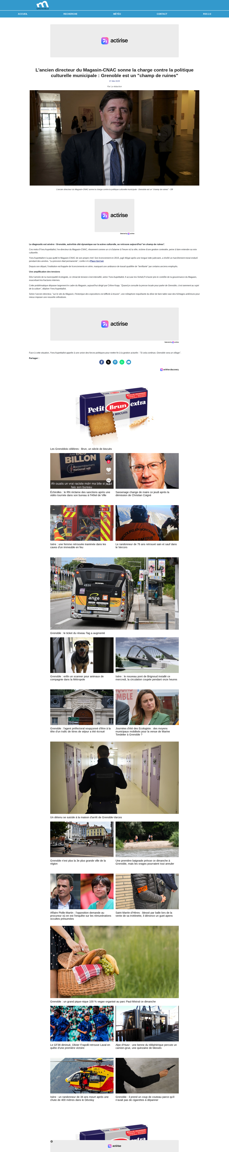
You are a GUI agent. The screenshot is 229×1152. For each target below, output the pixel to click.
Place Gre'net (97, 261)
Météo (117, 14)
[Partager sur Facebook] (101, 363)
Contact (162, 14)
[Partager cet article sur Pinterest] (114, 363)
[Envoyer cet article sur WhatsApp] (121, 363)
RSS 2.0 (207, 14)
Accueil (23, 14)
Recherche (70, 14)
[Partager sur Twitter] (108, 363)
